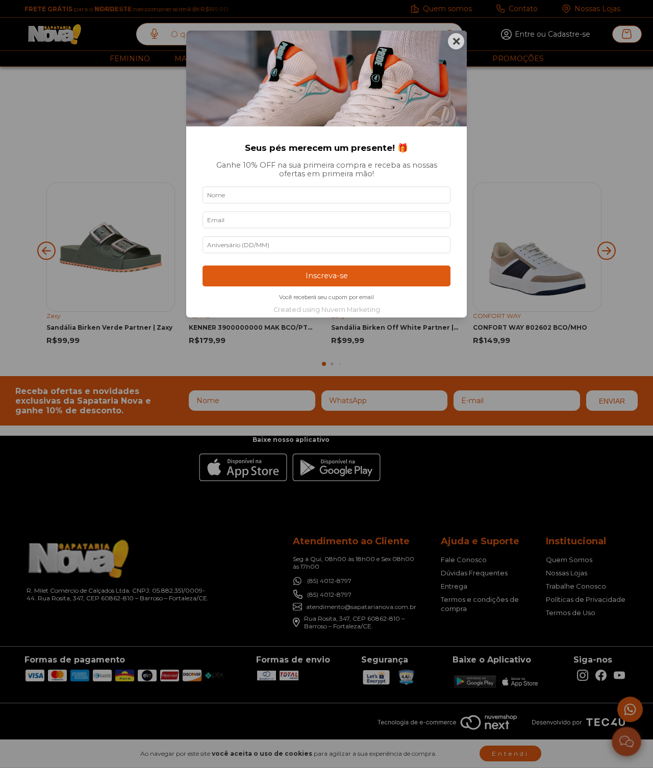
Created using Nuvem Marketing (326, 309)
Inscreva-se (327, 275)
